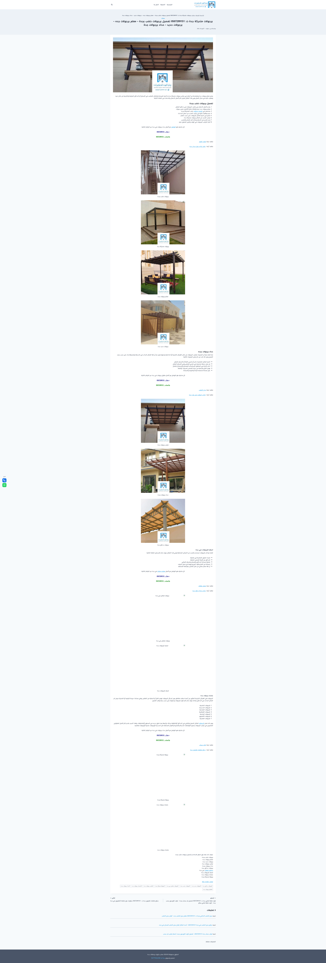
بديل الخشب (202, 390)
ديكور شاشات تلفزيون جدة (198, 750)
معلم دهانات (202, 586)
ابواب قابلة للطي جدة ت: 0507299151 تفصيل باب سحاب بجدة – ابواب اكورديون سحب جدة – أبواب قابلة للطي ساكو (191, 900)
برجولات (193, 15)
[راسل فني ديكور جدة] (4, 485)
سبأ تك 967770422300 (158, 958)
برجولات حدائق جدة (207, 886)
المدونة (162, 4)
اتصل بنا (156, 4)
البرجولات (201, 723)
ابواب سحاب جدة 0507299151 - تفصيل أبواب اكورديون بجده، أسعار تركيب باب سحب (187, 934)
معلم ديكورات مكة (207, 881)
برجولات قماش (209, 870)
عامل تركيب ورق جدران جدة (198, 146)
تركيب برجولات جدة (148, 886)
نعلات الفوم (202, 141)
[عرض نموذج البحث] (111, 4)
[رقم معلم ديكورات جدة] (4, 480)
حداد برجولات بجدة (125, 886)
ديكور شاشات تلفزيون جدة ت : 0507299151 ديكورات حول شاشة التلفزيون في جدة (134, 899)
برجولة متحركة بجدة (160, 886)
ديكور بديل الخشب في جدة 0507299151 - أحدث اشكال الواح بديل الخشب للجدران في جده (185, 925)
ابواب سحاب (202, 745)
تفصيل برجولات (198, 111)
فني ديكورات (209, 29)
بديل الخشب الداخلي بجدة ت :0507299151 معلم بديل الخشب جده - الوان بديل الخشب (187, 916)
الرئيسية (169, 4)
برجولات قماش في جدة (172, 886)
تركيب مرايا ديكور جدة (199, 590)
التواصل (173, 127)
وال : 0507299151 (162, 132)
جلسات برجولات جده (137, 886)
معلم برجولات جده (207, 889)
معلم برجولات (161, 571)
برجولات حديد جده (196, 886)
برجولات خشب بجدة (185, 886)
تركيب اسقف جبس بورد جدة (197, 395)
